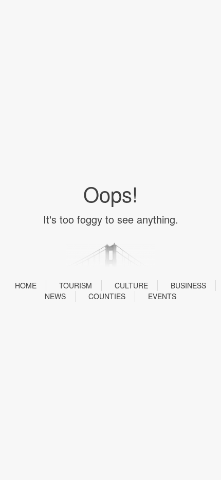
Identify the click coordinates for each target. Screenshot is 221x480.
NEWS (55, 296)
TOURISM (75, 285)
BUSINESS (188, 285)
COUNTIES (106, 296)
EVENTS (162, 296)
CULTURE (131, 285)
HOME (25, 285)
